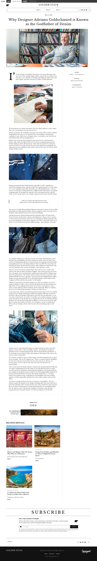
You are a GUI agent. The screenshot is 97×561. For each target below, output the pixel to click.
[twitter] (33, 405)
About (46, 553)
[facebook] (31, 405)
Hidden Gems (38, 449)
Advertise (51, 553)
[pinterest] (36, 405)
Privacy (10, 541)
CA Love (9, 449)
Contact (58, 553)
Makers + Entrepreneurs (76, 74)
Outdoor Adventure (12, 490)
